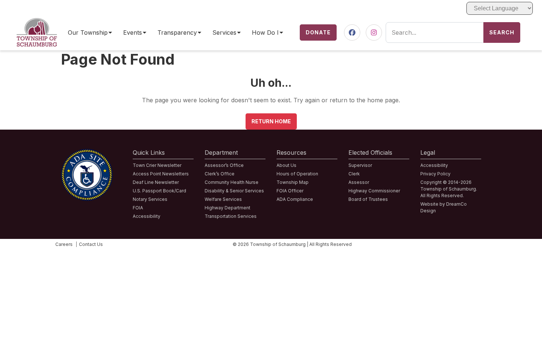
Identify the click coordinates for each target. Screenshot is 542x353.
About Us (286, 165)
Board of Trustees (368, 199)
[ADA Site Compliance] (87, 153)
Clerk (354, 173)
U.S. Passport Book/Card (159, 190)
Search (501, 32)
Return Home (271, 121)
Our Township (88, 32)
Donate (318, 32)
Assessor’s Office (224, 165)
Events (132, 32)
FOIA (138, 207)
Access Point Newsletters (161, 173)
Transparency (177, 32)
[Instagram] (374, 33)
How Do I (265, 32)
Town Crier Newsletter (157, 165)
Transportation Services (231, 216)
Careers (64, 244)
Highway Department (227, 207)
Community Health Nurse (231, 182)
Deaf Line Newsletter (156, 182)
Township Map (293, 182)
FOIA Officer (290, 190)
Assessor (358, 182)
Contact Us (91, 244)
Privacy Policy (435, 173)
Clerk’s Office (219, 173)
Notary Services (150, 199)
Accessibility (146, 216)
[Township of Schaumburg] (37, 22)
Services (224, 32)
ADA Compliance (295, 199)
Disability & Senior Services (234, 190)
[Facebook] (352, 33)
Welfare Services (223, 199)
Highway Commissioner (374, 190)
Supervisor (360, 165)
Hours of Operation (297, 173)
